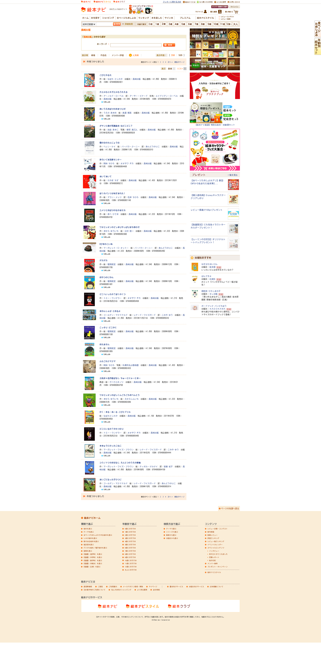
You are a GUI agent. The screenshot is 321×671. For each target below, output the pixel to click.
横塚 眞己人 (132, 130)
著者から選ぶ (171, 535)
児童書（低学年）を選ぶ (93, 554)
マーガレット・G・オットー (116, 248)
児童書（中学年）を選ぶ (93, 557)
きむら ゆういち (111, 231)
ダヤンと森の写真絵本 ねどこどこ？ (116, 126)
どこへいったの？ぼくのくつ (112, 294)
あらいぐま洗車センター (110, 160)
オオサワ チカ (127, 163)
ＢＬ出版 (213, 294)
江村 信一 (129, 231)
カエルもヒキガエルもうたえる (113, 92)
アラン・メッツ (115, 197)
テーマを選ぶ (89, 532)
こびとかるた (105, 75)
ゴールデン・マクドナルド (115, 315)
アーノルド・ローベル (113, 96)
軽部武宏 (112, 264)
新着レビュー (212, 535)
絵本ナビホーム (92, 518)
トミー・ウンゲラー (112, 298)
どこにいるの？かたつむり (111, 429)
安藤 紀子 (168, 466)
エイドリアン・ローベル (167, 96)
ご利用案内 (113, 586)
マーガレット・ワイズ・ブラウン (118, 450)
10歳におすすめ (131, 560)
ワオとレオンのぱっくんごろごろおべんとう (119, 395)
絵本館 (212, 267)
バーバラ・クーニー (131, 147)
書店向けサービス (176, 586)
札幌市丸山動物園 (131, 365)
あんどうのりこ (153, 147)
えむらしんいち (132, 399)
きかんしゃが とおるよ (110, 311)
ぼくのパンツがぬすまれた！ (112, 193)
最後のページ (179, 62)
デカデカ (103, 260)
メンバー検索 (212, 563)
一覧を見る (233, 175)
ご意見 (100, 586)
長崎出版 (137, 79)
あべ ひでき (113, 214)
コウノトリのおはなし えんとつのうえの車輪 (120, 463)
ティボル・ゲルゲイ (149, 466)
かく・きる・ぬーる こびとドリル (115, 412)
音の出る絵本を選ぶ (91, 541)
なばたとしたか (110, 416)
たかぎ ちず (113, 180)
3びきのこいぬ (106, 244)
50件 (181, 55)
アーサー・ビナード (139, 96)
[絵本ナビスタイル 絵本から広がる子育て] (102, 1)
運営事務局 (88, 586)
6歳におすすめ (130, 548)
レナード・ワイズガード (145, 315)
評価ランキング (213, 538)
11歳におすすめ (131, 563)
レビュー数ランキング (215, 541)
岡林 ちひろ (109, 163)
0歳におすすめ (130, 529)
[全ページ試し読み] (317, 36)
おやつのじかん (106, 277)
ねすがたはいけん (209, 264)
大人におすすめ (131, 570)
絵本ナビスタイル (214, 572)
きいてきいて (105, 176)
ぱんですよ (206, 276)
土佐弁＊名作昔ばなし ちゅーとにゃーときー (120, 378)
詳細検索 (129, 24)
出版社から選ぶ (172, 538)
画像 (170, 69)
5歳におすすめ (130, 544)
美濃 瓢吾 (127, 113)
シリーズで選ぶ (172, 532)
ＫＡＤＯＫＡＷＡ (217, 309)
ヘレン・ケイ (109, 147)
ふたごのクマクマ (107, 361)
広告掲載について (216, 586)
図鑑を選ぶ (88, 551)
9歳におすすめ (130, 557)
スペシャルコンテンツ (215, 548)
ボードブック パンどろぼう (214, 306)
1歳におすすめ (130, 532)
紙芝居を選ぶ (89, 544)
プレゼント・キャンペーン (217, 566)
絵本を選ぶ (88, 529)
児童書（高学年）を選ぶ (93, 560)
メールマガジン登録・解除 (133, 586)
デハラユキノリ (117, 382)
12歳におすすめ (131, 566)
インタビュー (214, 551)
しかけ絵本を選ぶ (90, 538)
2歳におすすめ (130, 535)
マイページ (153, 586)
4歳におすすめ (130, 541)
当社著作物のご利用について (94, 590)
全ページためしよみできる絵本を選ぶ (98, 535)
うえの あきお (110, 113)
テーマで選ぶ (171, 529)
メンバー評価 (118, 55)
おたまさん (104, 344)
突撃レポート (214, 557)
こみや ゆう (167, 315)
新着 (93, 55)
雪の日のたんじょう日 (109, 143)
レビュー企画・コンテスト (217, 529)
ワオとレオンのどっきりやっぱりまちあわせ (119, 227)
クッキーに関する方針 (172, 2)
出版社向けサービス (196, 586)
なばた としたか (115, 79)
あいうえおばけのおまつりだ (112, 109)
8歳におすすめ (130, 554)
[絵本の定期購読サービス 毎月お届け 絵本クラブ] (119, 1)
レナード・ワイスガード (151, 450)
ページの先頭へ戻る (230, 508)
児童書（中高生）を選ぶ (93, 563)
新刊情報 (210, 532)
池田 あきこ (113, 130)
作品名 (103, 55)
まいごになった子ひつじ (110, 479)
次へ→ (170, 62)
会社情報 (156, 590)
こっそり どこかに (108, 327)
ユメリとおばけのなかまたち (112, 210)
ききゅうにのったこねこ (110, 446)
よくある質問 (142, 590)
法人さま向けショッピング (121, 590)
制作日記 (212, 560)
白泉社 (212, 279)
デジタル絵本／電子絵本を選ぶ (95, 548)
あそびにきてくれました (218, 554)
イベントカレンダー (215, 544)
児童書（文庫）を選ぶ (92, 566)
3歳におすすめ (130, 538)
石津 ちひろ (133, 197)
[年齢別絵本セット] (317, 53)
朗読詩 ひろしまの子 (211, 291)
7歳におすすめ (130, 551)
